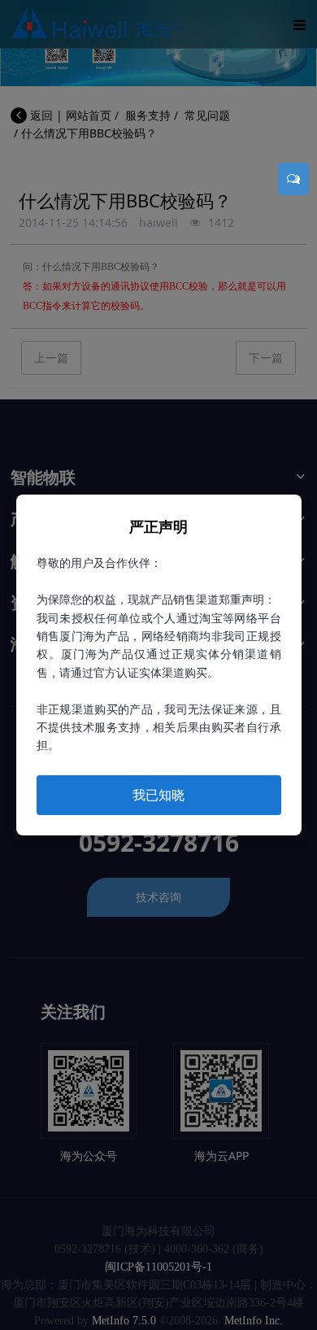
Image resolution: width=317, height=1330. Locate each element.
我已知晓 (158, 795)
